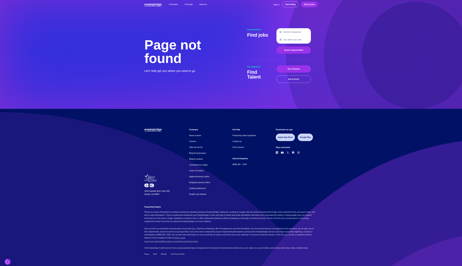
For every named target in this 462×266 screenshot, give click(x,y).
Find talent (173, 4)
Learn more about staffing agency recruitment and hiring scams (171, 241)
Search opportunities (293, 50)
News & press (195, 135)
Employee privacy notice (199, 182)
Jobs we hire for (196, 147)
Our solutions (294, 69)
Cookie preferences (197, 188)
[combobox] (293, 40)
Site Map (164, 254)
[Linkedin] (277, 152)
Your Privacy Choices (177, 254)
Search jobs (309, 4)
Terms (155, 254)
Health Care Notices (197, 194)
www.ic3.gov (179, 238)
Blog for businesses (197, 153)
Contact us (237, 141)
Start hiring (290, 4)
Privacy (146, 254)
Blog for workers (196, 159)
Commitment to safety (198, 165)
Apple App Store (285, 137)
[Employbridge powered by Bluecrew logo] (153, 130)
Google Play (305, 137)
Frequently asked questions (244, 135)
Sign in (276, 5)
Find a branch (238, 147)
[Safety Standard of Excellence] (151, 178)
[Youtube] (282, 152)
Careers (192, 141)
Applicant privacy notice (199, 177)
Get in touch (293, 79)
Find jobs (189, 4)
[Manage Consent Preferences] (8, 262)
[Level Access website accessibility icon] (149, 185)
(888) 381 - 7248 (239, 164)
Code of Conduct (196, 171)
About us (203, 4)
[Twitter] (287, 152)
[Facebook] (293, 152)
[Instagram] (298, 152)
